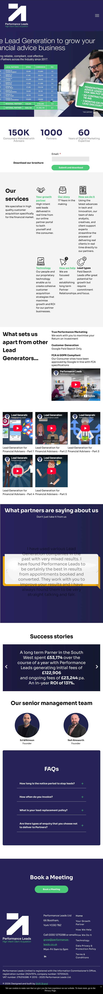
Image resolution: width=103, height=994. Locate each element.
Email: (55, 154)
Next (97, 572)
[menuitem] (87, 916)
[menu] (97, 15)
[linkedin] (45, 957)
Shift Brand (42, 983)
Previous (6, 572)
